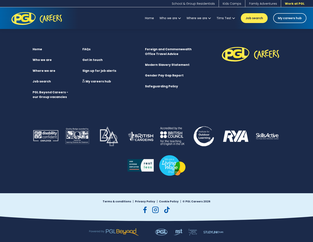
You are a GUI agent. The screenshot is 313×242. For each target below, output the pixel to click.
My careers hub (290, 18)
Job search (254, 18)
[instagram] (155, 210)
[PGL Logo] (37, 26)
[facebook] (145, 210)
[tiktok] (167, 210)
